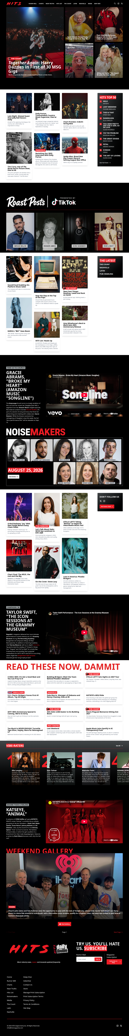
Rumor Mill (33, 3)
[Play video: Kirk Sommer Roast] (79, 231)
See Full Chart (104, 163)
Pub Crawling (106, 274)
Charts (41, 3)
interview (36, 645)
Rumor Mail (81, 955)
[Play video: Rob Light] (109, 231)
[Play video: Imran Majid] (20, 231)
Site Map (26, 1008)
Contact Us (27, 985)
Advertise (27, 981)
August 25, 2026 (25, 470)
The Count (67, 3)
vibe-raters (15, 745)
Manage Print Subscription (34, 992)
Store (25, 988)
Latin (75, 3)
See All (118, 746)
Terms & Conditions (31, 1004)
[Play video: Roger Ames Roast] (50, 231)
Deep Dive (97, 3)
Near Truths (50, 3)
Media (90, 3)
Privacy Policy (28, 1000)
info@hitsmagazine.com (15, 1028)
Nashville (82, 3)
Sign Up (98, 959)
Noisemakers (12, 996)
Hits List (59, 3)
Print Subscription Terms (33, 996)
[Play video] (79, 60)
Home (9, 977)
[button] (118, 932)
